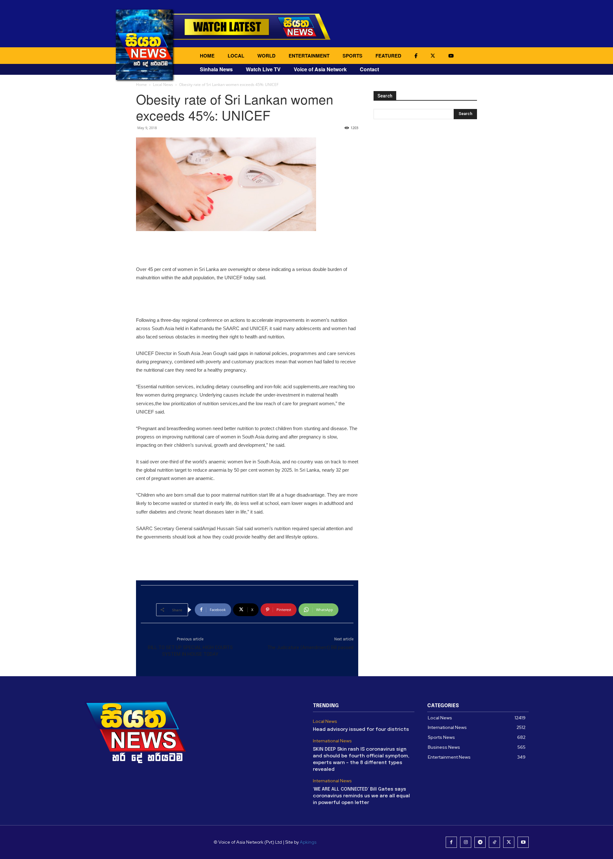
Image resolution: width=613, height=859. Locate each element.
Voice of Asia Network (320, 69)
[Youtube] (523, 842)
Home (141, 84)
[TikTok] (494, 842)
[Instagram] (465, 842)
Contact (369, 69)
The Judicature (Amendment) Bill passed (310, 647)
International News (332, 741)
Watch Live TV (263, 69)
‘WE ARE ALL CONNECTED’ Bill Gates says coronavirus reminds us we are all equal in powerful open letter (361, 796)
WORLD (266, 55)
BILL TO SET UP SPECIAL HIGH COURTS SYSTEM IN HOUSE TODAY (190, 651)
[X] (508, 842)
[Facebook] (451, 842)
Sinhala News (216, 69)
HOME (207, 55)
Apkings (308, 842)
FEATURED (388, 55)
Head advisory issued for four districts (361, 729)
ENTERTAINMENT (309, 55)
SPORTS (352, 55)
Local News (163, 84)
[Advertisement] (247, 249)
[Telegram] (480, 842)
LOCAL (236, 55)
